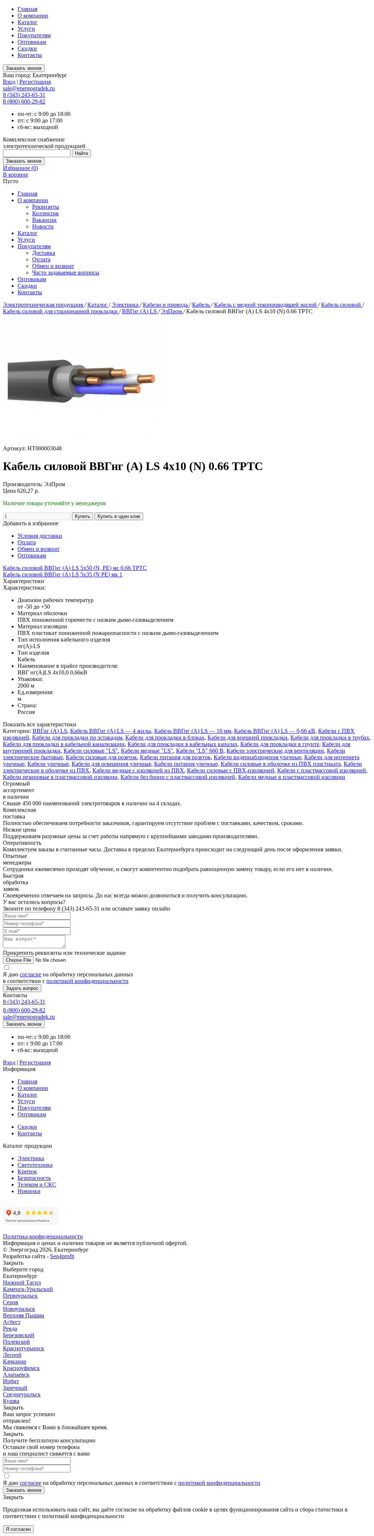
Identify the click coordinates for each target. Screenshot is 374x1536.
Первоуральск (20, 1296)
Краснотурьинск (23, 1348)
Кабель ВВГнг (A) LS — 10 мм (192, 731)
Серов (10, 1302)
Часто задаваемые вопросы (65, 272)
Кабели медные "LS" (147, 751)
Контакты (30, 55)
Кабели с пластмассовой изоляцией (321, 770)
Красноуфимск (21, 1368)
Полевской (16, 1342)
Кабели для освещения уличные (111, 764)
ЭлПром (172, 311)
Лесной (12, 1355)
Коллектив (45, 213)
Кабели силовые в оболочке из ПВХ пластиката (281, 764)
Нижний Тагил (22, 1282)
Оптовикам (32, 42)
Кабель (201, 305)
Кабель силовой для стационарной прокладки (61, 311)
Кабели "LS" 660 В (200, 751)
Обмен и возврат (53, 266)
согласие (30, 974)
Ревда (10, 1328)
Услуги (26, 29)
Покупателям (34, 35)
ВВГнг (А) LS (140, 311)
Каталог (28, 22)
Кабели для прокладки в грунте (279, 744)
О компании (33, 15)
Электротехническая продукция (43, 305)
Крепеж (27, 1171)
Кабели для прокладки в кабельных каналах (182, 744)
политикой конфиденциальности (87, 981)
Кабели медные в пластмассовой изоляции (291, 777)
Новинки (29, 1191)
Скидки (27, 48)
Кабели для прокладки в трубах (329, 737)
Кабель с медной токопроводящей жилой (266, 305)
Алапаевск (16, 1375)
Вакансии (44, 220)
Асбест (11, 1322)
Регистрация (35, 82)
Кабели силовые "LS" (91, 751)
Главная (27, 9)
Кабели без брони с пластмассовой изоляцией (178, 777)
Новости (43, 226)
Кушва (11, 1401)
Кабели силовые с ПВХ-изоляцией (230, 770)
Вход (9, 82)
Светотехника (35, 1165)
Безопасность (34, 1178)
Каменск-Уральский (28, 1289)
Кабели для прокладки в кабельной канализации (64, 744)
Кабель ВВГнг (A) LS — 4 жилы (110, 731)
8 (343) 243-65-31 (24, 95)
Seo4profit (62, 1256)
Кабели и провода (166, 305)
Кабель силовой (341, 305)
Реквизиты (45, 207)
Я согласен (18, 1529)
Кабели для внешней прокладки (247, 737)
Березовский (18, 1335)
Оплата (41, 259)
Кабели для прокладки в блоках (165, 737)
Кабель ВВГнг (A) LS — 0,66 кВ (274, 731)
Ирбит (11, 1381)
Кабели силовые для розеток (101, 757)
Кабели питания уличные (186, 764)
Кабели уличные (48, 764)
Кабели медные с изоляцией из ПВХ (138, 770)
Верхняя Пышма (23, 1315)
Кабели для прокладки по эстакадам (77, 737)
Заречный (15, 1388)
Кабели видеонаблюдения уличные (257, 757)
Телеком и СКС (37, 1184)
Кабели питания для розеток (175, 757)
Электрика (126, 305)
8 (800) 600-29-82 (24, 101)
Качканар (14, 1361)
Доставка (43, 253)
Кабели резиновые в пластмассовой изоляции (60, 777)
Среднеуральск (22, 1394)
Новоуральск (19, 1309)
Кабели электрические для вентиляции (275, 751)
